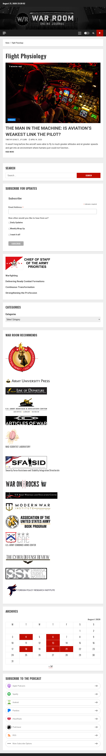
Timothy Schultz (12, 139)
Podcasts (11, 120)
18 (26, 649)
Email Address (15, 207)
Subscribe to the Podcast (99, 33)
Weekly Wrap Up (17, 228)
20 (53, 649)
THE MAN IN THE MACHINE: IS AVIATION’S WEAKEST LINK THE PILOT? (53, 93)
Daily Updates (16, 222)
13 (53, 643)
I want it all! (15, 235)
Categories (11, 314)
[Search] (93, 33)
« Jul (51, 666)
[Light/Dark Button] (87, 33)
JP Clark (23, 139)
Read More (10, 152)
